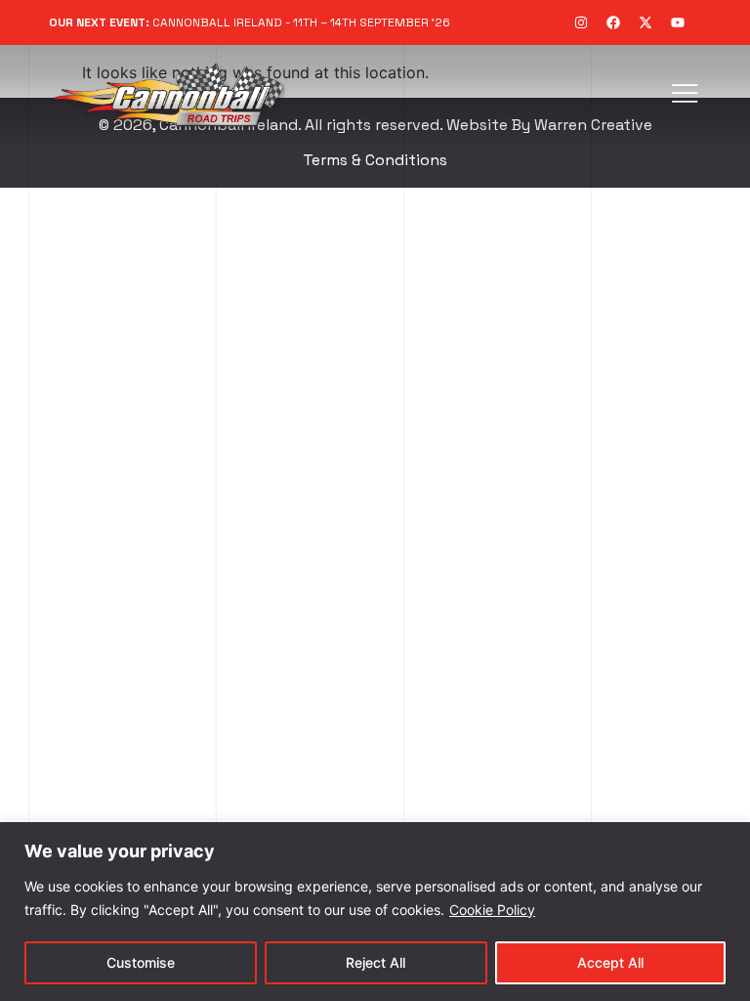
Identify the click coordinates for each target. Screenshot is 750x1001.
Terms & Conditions (375, 160)
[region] (375, 911)
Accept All (610, 962)
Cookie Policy (492, 909)
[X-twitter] (645, 22)
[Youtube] (677, 22)
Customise (140, 962)
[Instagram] (581, 22)
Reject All (375, 962)
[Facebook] (613, 22)
